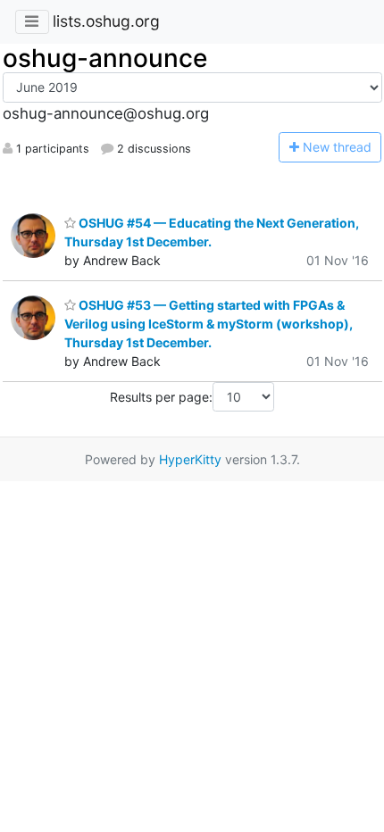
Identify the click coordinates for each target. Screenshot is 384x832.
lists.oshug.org (106, 21)
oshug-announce (105, 58)
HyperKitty (190, 459)
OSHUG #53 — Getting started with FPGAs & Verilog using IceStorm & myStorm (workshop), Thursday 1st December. (208, 323)
